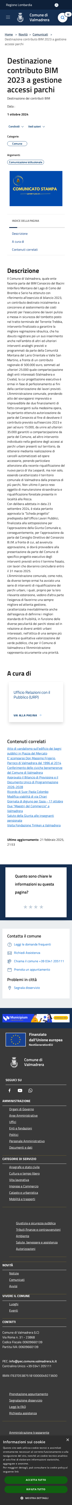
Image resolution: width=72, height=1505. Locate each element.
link (17, 1471)
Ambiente (22, 1236)
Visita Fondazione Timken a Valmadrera (34, 825)
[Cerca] (63, 17)
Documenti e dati (20, 1147)
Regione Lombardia (19, 4)
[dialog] (36, 1470)
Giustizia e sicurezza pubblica (36, 1223)
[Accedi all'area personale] (56, 5)
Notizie (14, 1273)
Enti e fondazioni (20, 1128)
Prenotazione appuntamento (28, 1394)
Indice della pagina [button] (25, 221)
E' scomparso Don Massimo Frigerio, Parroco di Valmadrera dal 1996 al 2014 (34, 760)
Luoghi (13, 1304)
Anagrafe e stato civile (24, 1167)
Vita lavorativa (19, 1179)
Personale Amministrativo (27, 1141)
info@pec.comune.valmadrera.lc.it (33, 1361)
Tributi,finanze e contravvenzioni (38, 1229)
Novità (23, 34)
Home (9, 34)
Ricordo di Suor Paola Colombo (27, 791)
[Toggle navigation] (8, 17)
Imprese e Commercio (23, 1186)
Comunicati (40, 34)
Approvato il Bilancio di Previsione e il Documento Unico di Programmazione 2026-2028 (32, 782)
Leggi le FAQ (17, 1406)
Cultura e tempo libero (24, 1173)
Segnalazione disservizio (25, 1400)
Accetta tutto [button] (36, 1480)
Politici (13, 1134)
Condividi (14, 126)
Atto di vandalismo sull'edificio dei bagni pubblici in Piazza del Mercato (34, 751)
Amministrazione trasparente (29, 1432)
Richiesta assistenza (23, 1413)
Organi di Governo (21, 1109)
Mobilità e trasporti (22, 1199)
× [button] (67, 1439)
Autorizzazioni (25, 1248)
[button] (35, 1498)
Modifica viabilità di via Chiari (27, 796)
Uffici (12, 1121)
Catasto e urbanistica (23, 1192)
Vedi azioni (34, 126)
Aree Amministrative (23, 1115)
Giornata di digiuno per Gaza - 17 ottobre (35, 801)
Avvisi (13, 1286)
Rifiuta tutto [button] (35, 1489)
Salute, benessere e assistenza (37, 1242)
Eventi (13, 1310)
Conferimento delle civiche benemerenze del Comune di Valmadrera (34, 770)
